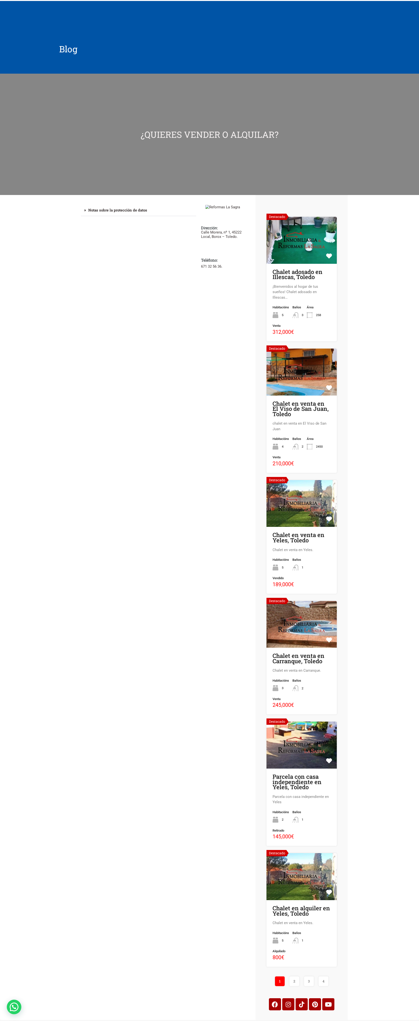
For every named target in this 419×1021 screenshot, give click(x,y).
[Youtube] (328, 1004)
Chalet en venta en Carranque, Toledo (298, 658)
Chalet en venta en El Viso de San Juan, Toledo (301, 409)
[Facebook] (275, 1004)
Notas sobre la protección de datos (117, 210)
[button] (138, 210)
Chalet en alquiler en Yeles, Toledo (301, 910)
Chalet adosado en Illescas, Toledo (297, 274)
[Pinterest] (315, 1004)
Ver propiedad (302, 253)
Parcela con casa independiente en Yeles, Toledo (297, 782)
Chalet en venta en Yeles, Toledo (298, 537)
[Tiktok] (302, 1004)
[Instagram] (288, 1004)
